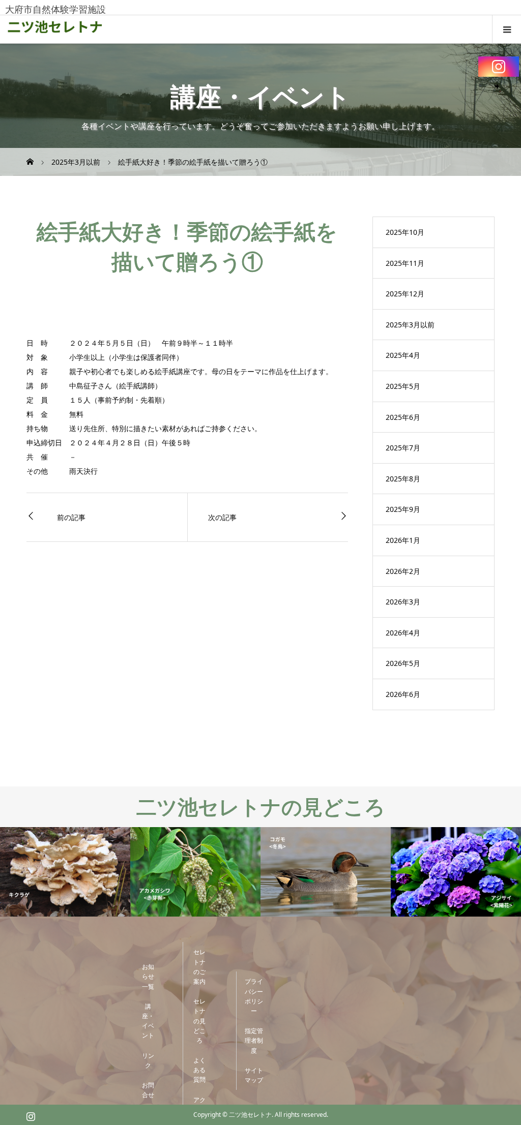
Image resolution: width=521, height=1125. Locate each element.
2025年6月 (403, 417)
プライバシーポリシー (254, 996)
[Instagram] (498, 66)
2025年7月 (403, 447)
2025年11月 (405, 263)
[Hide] (497, 86)
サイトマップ (254, 1075)
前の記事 (71, 517)
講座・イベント (148, 1021)
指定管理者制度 (254, 1040)
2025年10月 (405, 232)
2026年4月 (403, 632)
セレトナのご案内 (199, 967)
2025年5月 (403, 386)
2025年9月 (403, 509)
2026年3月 (403, 601)
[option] (65, 872)
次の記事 (222, 517)
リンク (148, 1060)
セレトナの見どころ (199, 1021)
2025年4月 (403, 355)
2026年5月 (403, 663)
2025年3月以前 (410, 324)
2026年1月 (403, 540)
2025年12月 (405, 293)
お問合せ (148, 1090)
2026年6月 (403, 694)
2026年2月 (403, 571)
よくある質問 (199, 1070)
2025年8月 (403, 478)
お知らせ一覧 (148, 976)
